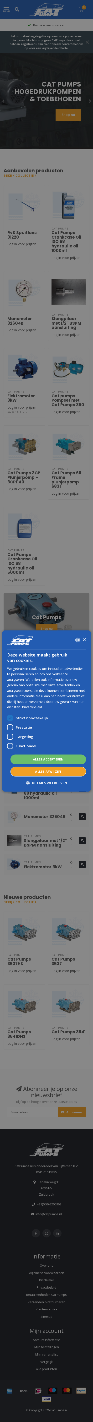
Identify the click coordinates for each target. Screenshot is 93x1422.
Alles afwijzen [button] (48, 771)
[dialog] (46, 711)
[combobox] (77, 640)
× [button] (84, 639)
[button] (46, 783)
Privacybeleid (32, 707)
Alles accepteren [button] (48, 759)
